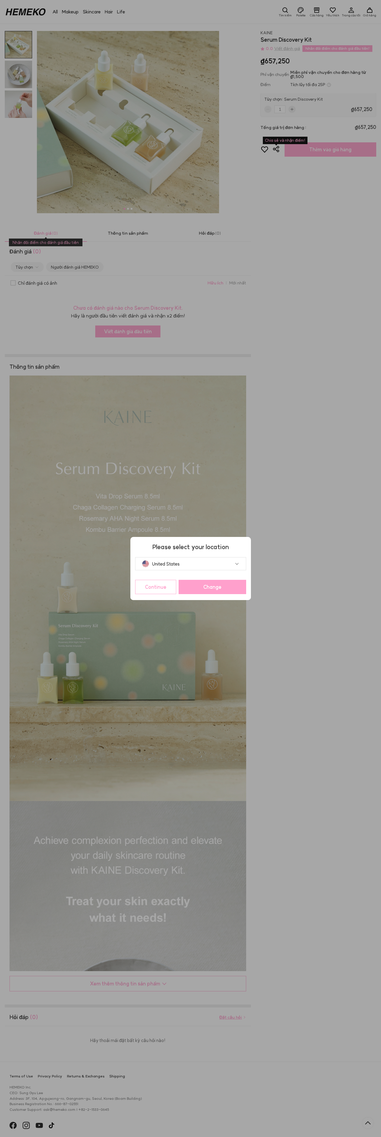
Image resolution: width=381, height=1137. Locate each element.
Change (212, 587)
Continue (155, 587)
